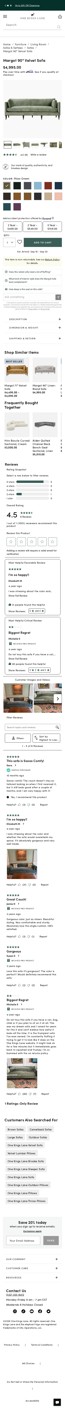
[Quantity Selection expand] (12, 242)
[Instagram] (15, 1311)
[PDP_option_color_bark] (7, 196)
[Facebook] (41, 1311)
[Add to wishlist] (19, 242)
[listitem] (16, 1129)
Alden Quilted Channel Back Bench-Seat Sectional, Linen (43, 445)
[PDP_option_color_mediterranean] (7, 207)
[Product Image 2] (26, 145)
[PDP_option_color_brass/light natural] (17, 196)
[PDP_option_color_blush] (58, 196)
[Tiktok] (24, 1311)
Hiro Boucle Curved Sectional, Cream (17, 442)
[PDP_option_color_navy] (58, 185)
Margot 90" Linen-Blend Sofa (44, 387)
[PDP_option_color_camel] (48, 196)
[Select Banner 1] (8, 5)
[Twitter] (49, 1311)
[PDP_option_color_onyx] (38, 196)
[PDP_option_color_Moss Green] (7, 185)
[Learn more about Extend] (53, 218)
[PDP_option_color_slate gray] (27, 185)
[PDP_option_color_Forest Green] (17, 185)
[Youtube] (32, 1311)
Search (11, 24)
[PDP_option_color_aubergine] (17, 207)
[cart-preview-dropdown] (60, 17)
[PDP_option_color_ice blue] (38, 185)
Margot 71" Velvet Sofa (16, 387)
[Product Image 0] (7, 145)
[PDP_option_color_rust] (48, 185)
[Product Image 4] (44, 145)
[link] (32, 319)
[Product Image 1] (17, 145)
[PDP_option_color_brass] (27, 196)
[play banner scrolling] (11, 5)
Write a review (38, 154)
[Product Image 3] (35, 145)
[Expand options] (60, 319)
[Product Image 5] (53, 145)
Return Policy (52, 259)
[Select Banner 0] (5, 5)
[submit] (58, 26)
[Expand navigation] (7, 16)
